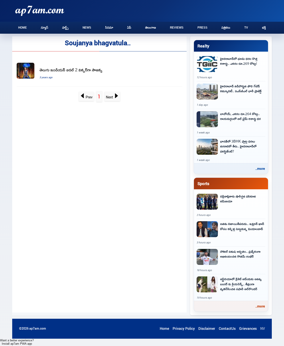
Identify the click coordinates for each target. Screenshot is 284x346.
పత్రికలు (225, 27)
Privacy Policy (184, 328)
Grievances (248, 328)
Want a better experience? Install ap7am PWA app (17, 342)
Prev (89, 97)
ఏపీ (129, 27)
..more (260, 168)
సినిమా (109, 27)
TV (246, 27)
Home (22, 27)
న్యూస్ (44, 27)
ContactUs (227, 328)
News (87, 27)
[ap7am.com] (39, 11)
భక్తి (264, 27)
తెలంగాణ (150, 27)
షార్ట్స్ (65, 27)
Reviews (176, 27)
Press (202, 27)
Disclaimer (206, 328)
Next (109, 97)
